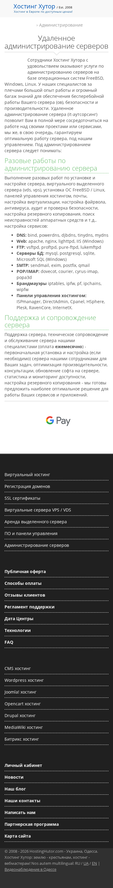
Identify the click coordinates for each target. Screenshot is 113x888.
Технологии (18, 630)
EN (94, 863)
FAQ (9, 642)
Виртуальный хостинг (27, 474)
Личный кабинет (23, 765)
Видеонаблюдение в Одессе (30, 869)
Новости (14, 777)
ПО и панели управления (31, 533)
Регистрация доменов (27, 486)
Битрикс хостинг (22, 739)
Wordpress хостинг (24, 680)
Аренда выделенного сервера (36, 521)
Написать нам (20, 812)
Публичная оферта (25, 571)
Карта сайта (18, 836)
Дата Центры (19, 618)
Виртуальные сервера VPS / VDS (38, 510)
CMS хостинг (18, 668)
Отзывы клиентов (25, 595)
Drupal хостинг (20, 715)
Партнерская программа (32, 824)
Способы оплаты (23, 583)
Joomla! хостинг (20, 692)
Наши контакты (22, 800)
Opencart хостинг (23, 704)
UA (86, 863)
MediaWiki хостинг (24, 727)
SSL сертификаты (22, 498)
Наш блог (15, 789)
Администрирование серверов (37, 545)
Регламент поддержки (30, 607)
